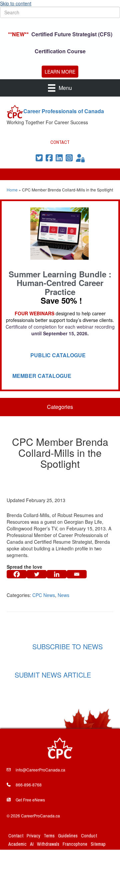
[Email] (77, 574)
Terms (49, 836)
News (63, 595)
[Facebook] (17, 574)
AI (32, 844)
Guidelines (68, 836)
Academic (17, 844)
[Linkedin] (57, 574)
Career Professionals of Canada (63, 111)
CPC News (43, 595)
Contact (15, 836)
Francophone (75, 844)
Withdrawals (48, 844)
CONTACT (60, 142)
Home (12, 189)
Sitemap (98, 844)
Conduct (89, 836)
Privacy (33, 836)
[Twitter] (37, 574)
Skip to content (15, 3)
